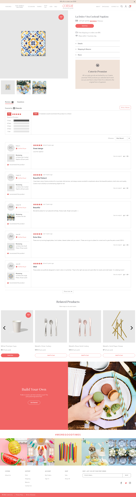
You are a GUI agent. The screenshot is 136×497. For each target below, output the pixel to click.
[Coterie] (68, 7)
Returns (27, 482)
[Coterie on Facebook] (121, 483)
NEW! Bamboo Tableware (19, 6)
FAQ (26, 475)
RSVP (126, 475)
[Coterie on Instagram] (130, 483)
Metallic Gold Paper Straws (113, 346)
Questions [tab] (20, 102)
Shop (66, 471)
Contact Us (115, 6)
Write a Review (125, 107)
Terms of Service (30, 495)
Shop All (45, 6)
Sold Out (84, 26)
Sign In (47, 478)
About (98, 6)
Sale (55, 6)
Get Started (34, 402)
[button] (96, 21)
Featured (8, 6)
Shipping (27, 478)
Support (27, 471)
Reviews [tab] (9, 102)
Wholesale (105, 6)
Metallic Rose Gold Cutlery (79, 346)
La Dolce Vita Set (21, 216)
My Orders (48, 475)
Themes (39, 6)
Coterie (7, 471)
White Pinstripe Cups (9, 346)
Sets (66, 475)
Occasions (31, 6)
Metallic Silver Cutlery (43, 346)
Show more (67, 291)
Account (48, 471)
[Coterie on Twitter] (126, 483)
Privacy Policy (19, 495)
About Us (8, 475)
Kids (51, 6)
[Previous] (4, 328)
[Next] (131, 328)
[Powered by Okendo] (13, 108)
